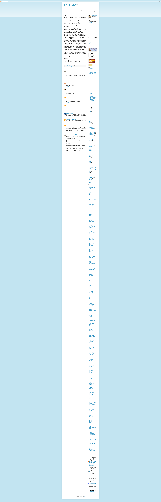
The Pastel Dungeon (91, 437)
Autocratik (90, 328)
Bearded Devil (90, 334)
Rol (71, 66)
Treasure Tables (91, 205)
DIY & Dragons (90, 349)
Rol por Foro (90, 166)
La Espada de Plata (91, 269)
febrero (91, 110)
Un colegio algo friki (92, 100)
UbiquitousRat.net (91, 445)
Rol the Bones (90, 302)
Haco (66, 125)
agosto (90, 104)
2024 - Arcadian (91, 472)
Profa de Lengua (91, 296)
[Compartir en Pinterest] (77, 65)
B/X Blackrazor (90, 329)
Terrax (67, 113)
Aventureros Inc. (91, 219)
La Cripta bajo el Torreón (92, 267)
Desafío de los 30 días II (92, 132)
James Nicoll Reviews (91, 381)
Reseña (90, 122)
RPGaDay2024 (91, 173)
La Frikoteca (71, 4)
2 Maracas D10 (91, 210)
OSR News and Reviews (92, 404)
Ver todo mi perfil (90, 22)
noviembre (91, 101)
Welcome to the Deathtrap (92, 449)
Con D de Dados (91, 228)
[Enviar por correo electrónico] (74, 65)
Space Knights (90, 179)
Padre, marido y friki (91, 293)
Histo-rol (90, 262)
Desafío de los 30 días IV (92, 134)
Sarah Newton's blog (91, 417)
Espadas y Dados (91, 257)
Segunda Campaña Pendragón (92, 169)
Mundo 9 (90, 285)
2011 (90, 92)
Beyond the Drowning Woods (92, 336)
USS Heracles (90, 140)
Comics (90, 162)
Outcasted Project (91, 292)
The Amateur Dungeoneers (92, 431)
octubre (91, 102)
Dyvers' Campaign (91, 359)
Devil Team (90, 233)
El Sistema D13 (91, 250)
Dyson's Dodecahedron (91, 358)
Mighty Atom (90, 397)
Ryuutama (90, 161)
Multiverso (90, 284)
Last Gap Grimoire (91, 387)
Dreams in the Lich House (92, 352)
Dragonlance (90, 155)
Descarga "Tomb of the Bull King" (93, 73)
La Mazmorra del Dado (91, 272)
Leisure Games (91, 44)
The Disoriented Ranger (92, 434)
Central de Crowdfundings (92, 226)
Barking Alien (90, 331)
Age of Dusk (90, 325)
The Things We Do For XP (92, 441)
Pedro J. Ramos (68, 119)
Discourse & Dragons (91, 348)
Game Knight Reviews (91, 365)
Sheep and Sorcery (91, 421)
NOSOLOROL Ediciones (92, 187)
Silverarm (90, 422)
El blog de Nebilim (91, 238)
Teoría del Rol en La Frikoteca (92, 71)
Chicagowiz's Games (91, 343)
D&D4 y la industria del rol (93, 97)
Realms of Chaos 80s (91, 409)
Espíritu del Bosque (91, 135)
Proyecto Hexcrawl (91, 151)
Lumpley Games (91, 391)
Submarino (90, 309)
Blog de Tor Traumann (91, 221)
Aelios (90, 144)
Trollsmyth (90, 444)
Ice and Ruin (90, 378)
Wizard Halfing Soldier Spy (92, 450)
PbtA (89, 156)
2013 (90, 90)
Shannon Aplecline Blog (92, 420)
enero (90, 111)
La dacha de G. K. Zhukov (92, 268)
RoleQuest (90, 303)
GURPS (90, 163)
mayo (90, 107)
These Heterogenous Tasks (92, 442)
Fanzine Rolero (91, 258)
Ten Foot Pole (90, 428)
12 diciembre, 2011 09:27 (71, 113)
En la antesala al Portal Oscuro (92, 254)
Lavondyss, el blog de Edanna (92, 279)
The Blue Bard (90, 432)
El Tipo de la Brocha (91, 251)
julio (90, 105)
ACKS (89, 129)
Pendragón (90, 121)
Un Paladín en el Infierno (92, 314)
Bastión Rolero (90, 220)
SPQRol (90, 194)
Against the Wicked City (91, 324)
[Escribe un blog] (75, 65)
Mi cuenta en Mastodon (91, 25)
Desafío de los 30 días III (92, 133)
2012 (90, 91)
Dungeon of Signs (91, 355)
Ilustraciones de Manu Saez (92, 263)
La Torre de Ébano (91, 275)
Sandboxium (90, 146)
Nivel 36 (90, 290)
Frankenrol (90, 260)
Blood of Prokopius (91, 337)
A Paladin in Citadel (91, 323)
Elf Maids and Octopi (91, 360)
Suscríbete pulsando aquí (91, 491)
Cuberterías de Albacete (92, 232)
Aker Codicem (90, 213)
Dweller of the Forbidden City (92, 357)
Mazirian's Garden (91, 395)
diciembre (91, 93)
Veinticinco (90, 315)
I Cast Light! (90, 377)
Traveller (90, 147)
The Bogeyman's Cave (91, 433)
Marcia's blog (90, 393)
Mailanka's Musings (91, 392)
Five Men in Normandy (91, 363)
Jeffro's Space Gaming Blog (92, 383)
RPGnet (90, 186)
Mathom (90, 42)
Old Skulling (90, 403)
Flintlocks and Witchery (91, 364)
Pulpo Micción (90, 298)
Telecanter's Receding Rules (92, 427)
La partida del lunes (91, 273)
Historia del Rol (91, 127)
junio (90, 106)
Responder (67, 80)
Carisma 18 (90, 225)
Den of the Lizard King (91, 347)
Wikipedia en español (91, 203)
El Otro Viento (90, 246)
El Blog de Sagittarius (91, 239)
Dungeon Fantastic (91, 354)
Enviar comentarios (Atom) (70, 167)
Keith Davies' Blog (91, 384)
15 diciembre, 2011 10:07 (70, 125)
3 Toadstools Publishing (92, 320)
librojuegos (90, 138)
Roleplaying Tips (91, 207)
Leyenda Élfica (90, 280)
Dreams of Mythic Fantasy (92, 353)
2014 (90, 89)
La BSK (90, 197)
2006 (90, 116)
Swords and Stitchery (91, 425)
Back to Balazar (91, 330)
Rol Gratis (90, 193)
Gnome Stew (90, 366)
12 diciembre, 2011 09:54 (73, 119)
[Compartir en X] (76, 65)
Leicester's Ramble (91, 388)
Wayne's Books (91, 448)
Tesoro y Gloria (91, 311)
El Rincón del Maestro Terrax (92, 249)
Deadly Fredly (90, 346)
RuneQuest (90, 141)
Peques (90, 157)
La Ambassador (91, 264)
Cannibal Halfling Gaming (92, 340)
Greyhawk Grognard (91, 371)
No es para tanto (91, 291)
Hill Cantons (90, 375)
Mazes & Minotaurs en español (92, 72)
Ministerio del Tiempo (91, 177)
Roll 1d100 (90, 415)
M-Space (90, 168)
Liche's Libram (90, 389)
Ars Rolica (90, 216)
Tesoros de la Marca (91, 41)
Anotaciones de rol (91, 214)
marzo (90, 109)
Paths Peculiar (90, 405)
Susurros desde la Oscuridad (92, 310)
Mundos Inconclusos (91, 287)
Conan (90, 160)
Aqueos (90, 170)
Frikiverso (90, 261)
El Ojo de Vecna (91, 245)
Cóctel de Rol (90, 227)
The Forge (90, 206)
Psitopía (90, 297)
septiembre (91, 103)
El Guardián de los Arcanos (92, 243)
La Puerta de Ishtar (91, 274)
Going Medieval (91, 369)
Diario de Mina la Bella (91, 234)
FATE (89, 126)
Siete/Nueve (90, 308)
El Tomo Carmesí (91, 252)
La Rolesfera (90, 192)
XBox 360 (90, 182)
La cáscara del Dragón (91, 266)
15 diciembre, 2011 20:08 (74, 134)
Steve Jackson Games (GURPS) (92, 199)
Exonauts (90, 361)
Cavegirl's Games (91, 341)
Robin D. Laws (90, 414)
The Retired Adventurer (91, 438)
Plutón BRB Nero (91, 150)
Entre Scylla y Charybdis (92, 256)
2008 (90, 114)
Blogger (84, 496)
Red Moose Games (91, 410)
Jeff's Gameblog (91, 382)
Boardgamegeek (91, 198)
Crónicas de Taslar (91, 231)
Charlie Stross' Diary (91, 342)
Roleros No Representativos (92, 305)
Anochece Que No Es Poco (92, 176)
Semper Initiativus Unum (92, 419)
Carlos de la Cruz (68, 134)
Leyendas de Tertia (91, 281)
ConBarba (90, 188)
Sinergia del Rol (91, 185)
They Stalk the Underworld (92, 443)
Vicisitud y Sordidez (91, 317)
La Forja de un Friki (91, 145)
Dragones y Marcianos (91, 237)
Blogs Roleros (90, 154)
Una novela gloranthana (92, 98)
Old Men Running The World (92, 402)
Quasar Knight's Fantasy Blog (92, 408)
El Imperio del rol (91, 244)
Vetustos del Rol (91, 316)
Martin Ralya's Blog (91, 394)
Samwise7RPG (91, 416)
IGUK (89, 43)
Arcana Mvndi (90, 215)
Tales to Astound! (91, 426)
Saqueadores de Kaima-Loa (92, 167)
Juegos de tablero (91, 139)
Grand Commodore (91, 370)
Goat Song (90, 367)
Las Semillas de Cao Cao (92, 278)
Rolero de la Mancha (91, 304)
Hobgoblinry (90, 376)
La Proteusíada (91, 99)
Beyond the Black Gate (91, 335)
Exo (89, 172)
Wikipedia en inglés (91, 204)
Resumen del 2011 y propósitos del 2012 (92, 94)
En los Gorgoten (91, 255)
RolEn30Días (90, 178)
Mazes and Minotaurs (69, 66)
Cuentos (90, 171)
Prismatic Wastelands (91, 407)
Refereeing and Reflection (92, 411)
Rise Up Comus (91, 413)
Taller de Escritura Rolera (82, 51)
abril (90, 108)
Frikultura (90, 120)
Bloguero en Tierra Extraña (92, 222)
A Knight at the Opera (91, 322)
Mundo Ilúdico (90, 286)
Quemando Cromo (91, 299)
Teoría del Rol (90, 123)
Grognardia (90, 372)
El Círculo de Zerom (91, 240)
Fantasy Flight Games (91, 200)
